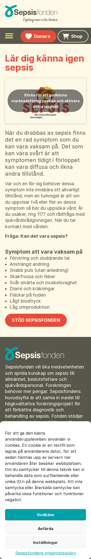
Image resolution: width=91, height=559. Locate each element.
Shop (76, 36)
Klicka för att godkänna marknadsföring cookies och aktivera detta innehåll (45, 101)
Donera (42, 36)
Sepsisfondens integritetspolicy (45, 552)
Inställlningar (45, 542)
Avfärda (45, 528)
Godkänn (45, 514)
